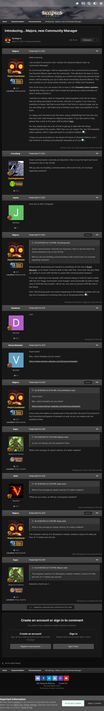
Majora (18, 38)
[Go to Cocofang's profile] (16, 168)
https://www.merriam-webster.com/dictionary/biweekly (53, 361)
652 (17, 466)
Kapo (15, 429)
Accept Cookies (74, 703)
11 (17, 228)
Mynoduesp (80, 148)
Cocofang (15, 153)
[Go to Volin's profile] (16, 490)
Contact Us (63, 683)
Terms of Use (26, 707)
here (71, 121)
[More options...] (97, 51)
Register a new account (30, 646)
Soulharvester (65, 148)
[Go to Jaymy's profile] (16, 212)
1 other (93, 302)
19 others (92, 148)
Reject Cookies (94, 703)
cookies (17, 702)
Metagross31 (69, 302)
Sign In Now (73, 646)
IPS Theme (41, 683)
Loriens (85, 470)
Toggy (84, 302)
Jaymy (16, 197)
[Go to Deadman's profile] (16, 322)
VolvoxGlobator (15, 345)
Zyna (73, 148)
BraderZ (78, 302)
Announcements (33, 41)
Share (74, 40)
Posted (37, 51)
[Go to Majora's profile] (8, 40)
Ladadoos (37, 607)
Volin (94, 470)
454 (17, 191)
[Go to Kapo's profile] (16, 444)
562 (17, 338)
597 (17, 506)
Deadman (15, 308)
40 (17, 375)
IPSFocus (51, 683)
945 (17, 88)
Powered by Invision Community (52, 688)
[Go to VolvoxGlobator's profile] (16, 360)
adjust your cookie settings (25, 705)
